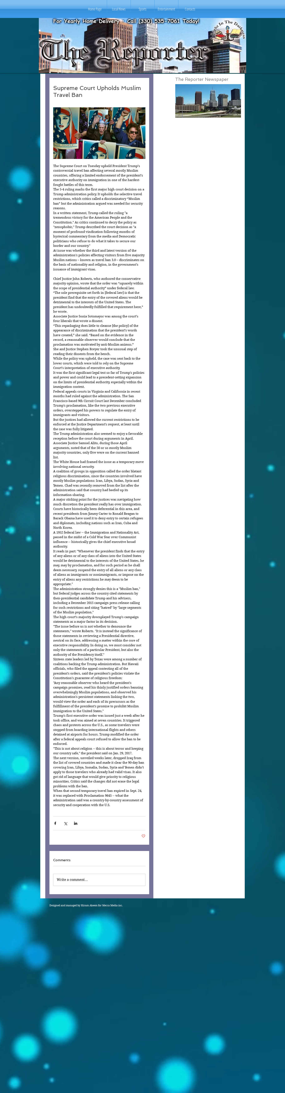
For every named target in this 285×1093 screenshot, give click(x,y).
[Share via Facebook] (55, 823)
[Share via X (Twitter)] (65, 823)
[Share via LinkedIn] (76, 823)
